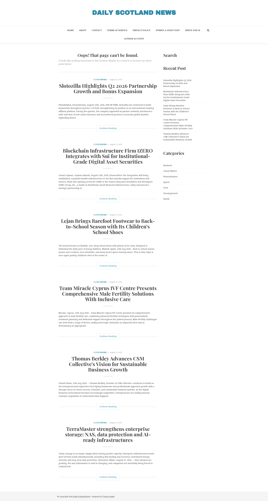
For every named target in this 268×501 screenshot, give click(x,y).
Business (167, 165)
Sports (166, 182)
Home (70, 30)
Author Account (134, 39)
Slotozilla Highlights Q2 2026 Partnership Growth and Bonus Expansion (108, 88)
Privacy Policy (141, 30)
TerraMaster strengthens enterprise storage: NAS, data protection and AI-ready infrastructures (108, 434)
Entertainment (170, 176)
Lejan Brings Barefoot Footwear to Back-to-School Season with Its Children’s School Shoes (108, 226)
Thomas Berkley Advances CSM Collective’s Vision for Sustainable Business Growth (108, 364)
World (166, 199)
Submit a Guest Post (168, 30)
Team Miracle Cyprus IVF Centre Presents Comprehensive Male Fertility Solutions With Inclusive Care (108, 293)
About (82, 30)
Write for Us (192, 30)
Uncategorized (170, 193)
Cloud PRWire (100, 80)
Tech (165, 188)
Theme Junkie (109, 497)
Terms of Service (117, 30)
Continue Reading (108, 128)
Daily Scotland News (81, 497)
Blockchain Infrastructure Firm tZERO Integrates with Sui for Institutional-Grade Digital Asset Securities (108, 156)
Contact (97, 30)
